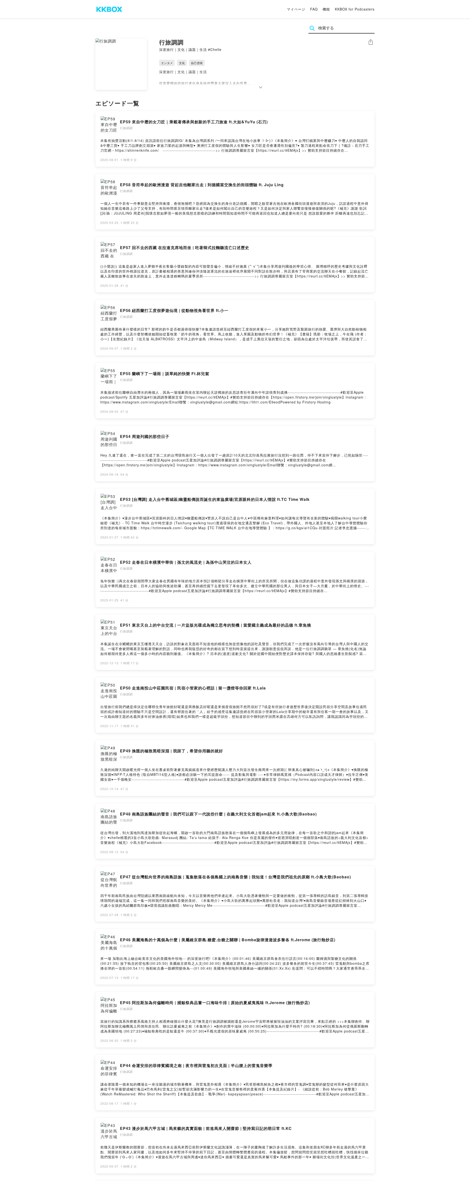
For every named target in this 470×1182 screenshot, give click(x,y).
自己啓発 (197, 63)
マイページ (296, 9)
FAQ (314, 9)
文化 (182, 63)
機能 (326, 9)
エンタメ (167, 63)
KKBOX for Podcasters (355, 9)
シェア (371, 42)
